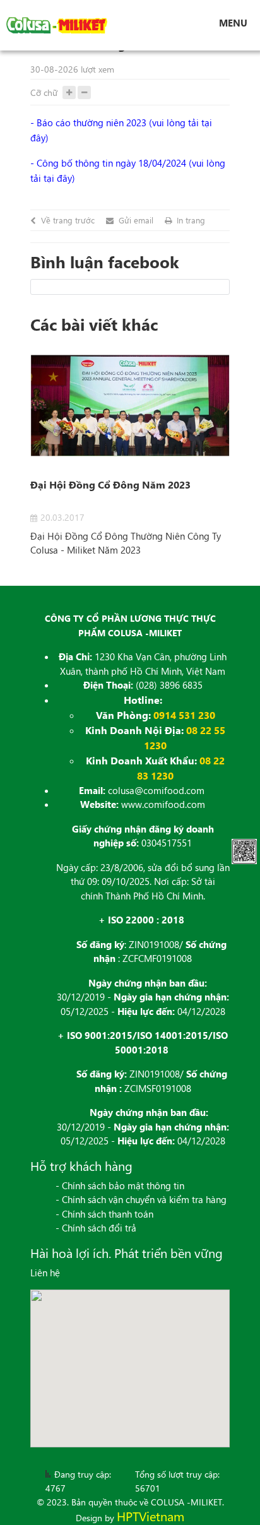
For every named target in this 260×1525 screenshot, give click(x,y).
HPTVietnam (150, 1515)
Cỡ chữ (43, 92)
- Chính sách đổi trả (96, 1227)
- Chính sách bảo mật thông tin (120, 1185)
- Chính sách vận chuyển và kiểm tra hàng (141, 1199)
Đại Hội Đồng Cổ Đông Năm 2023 (110, 484)
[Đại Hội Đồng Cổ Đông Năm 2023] (130, 405)
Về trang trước (68, 220)
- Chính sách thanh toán (104, 1214)
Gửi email (136, 220)
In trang (191, 220)
